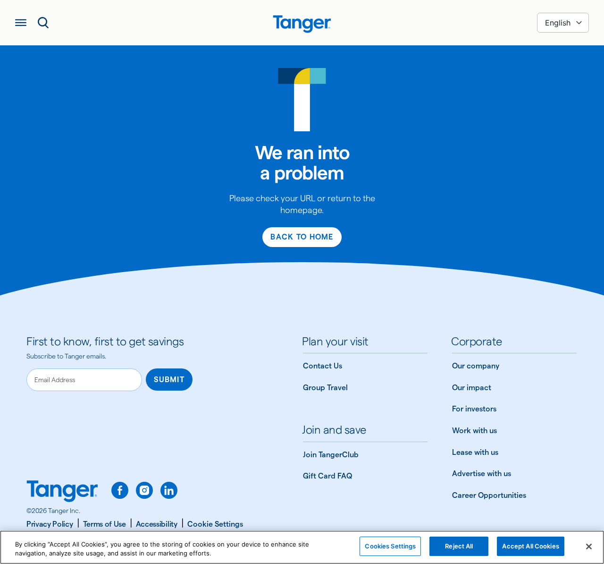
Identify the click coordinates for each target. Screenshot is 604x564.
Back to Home (301, 237)
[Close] (589, 546)
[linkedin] (168, 490)
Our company (475, 366)
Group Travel (325, 388)
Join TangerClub (331, 455)
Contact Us (322, 366)
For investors (474, 409)
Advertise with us (481, 474)
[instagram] (144, 490)
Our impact (471, 388)
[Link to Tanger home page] (301, 22)
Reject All (459, 546)
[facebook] (119, 490)
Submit (169, 380)
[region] (302, 547)
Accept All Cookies (530, 546)
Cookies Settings (390, 546)
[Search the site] (43, 22)
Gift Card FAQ (327, 476)
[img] (302, 24)
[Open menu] (20, 22)
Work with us (474, 431)
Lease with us (475, 452)
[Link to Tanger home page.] (62, 492)
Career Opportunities (489, 495)
